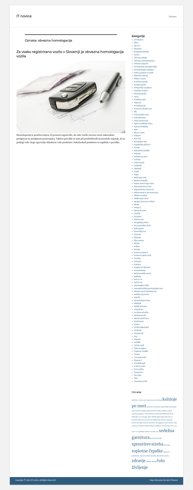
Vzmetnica (138, 372)
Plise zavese (139, 240)
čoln (161, 460)
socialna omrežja (156, 438)
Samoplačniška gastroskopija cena (148, 288)
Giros (136, 97)
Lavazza (137, 159)
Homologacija (140, 106)
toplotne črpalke (147, 451)
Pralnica (137, 264)
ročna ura (148, 431)
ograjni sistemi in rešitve (144, 201)
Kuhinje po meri (140, 157)
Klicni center (139, 133)
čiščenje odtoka (151, 461)
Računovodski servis (142, 273)
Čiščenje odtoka (140, 58)
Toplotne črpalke (141, 351)
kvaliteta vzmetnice (153, 407)
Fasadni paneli (140, 85)
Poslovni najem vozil (142, 255)
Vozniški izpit (139, 363)
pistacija (169, 420)
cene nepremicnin (149, 400)
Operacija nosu (140, 210)
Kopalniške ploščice (142, 145)
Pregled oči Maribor (142, 267)
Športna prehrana (141, 318)
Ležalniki (138, 165)
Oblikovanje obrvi (141, 198)
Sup (135, 336)
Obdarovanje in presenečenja (146, 192)
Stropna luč (139, 333)
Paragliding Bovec (141, 222)
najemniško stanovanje (168, 407)
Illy (135, 111)
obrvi (149, 417)
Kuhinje (137, 153)
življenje (140, 467)
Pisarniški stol (140, 231)
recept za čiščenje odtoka (140, 426)
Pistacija (137, 234)
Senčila (137, 297)
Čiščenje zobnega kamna (144, 61)
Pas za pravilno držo (142, 225)
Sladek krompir (140, 306)
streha (157, 444)
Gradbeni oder (140, 100)
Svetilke (137, 342)
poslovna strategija (155, 423)
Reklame (137, 276)
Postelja (137, 258)
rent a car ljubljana (138, 431)
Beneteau (138, 49)
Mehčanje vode (140, 177)
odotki (154, 417)
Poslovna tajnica (141, 252)
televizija (167, 445)
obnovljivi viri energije (139, 417)
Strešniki (138, 330)
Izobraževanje (140, 118)
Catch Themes (172, 480)
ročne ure (155, 431)
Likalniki (137, 169)
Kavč (136, 130)
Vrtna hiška (139, 369)
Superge (137, 339)
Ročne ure (138, 282)
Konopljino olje (140, 142)
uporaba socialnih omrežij (160, 456)
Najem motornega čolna (144, 183)
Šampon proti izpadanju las (145, 291)
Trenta (137, 354)
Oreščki (137, 213)
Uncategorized (140, 357)
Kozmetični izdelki (141, 150)
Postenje (137, 261)
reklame (152, 426)
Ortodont (138, 216)
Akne (136, 43)
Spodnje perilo (140, 315)
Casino (137, 55)
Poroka (137, 249)
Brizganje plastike (141, 52)
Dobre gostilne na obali (143, 73)
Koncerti (137, 138)
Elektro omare (140, 79)
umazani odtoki (144, 456)
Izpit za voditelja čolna (143, 123)
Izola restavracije (141, 121)
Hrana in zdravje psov (143, 109)
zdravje (138, 460)
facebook (159, 400)
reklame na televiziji (162, 426)
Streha (136, 324)
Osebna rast (139, 219)
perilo (144, 420)
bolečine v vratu (137, 400)
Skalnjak (137, 303)
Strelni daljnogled (141, 327)
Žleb (136, 378)
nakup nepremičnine (149, 411)
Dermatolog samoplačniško (145, 67)
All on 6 (137, 46)
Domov (173, 16)
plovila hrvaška (137, 423)
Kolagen (137, 135)
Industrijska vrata (141, 115)
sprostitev (141, 444)
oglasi (159, 417)
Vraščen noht (139, 366)
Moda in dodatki (140, 180)
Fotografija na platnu (143, 88)
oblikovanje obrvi (167, 414)
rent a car (173, 426)
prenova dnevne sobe (169, 423)
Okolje (136, 204)
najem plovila (136, 411)
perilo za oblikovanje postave (156, 420)
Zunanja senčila (140, 381)
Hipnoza (137, 103)
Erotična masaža (141, 82)
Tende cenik (139, 345)
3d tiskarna (138, 40)
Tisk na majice (140, 348)
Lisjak (136, 171)
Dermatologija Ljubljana (144, 70)
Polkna (137, 246)
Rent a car (138, 279)
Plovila (136, 243)
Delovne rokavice (141, 64)
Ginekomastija (140, 94)
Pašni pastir (139, 228)
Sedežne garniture (141, 294)
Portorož (146, 423)
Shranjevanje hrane (142, 300)
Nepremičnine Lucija (142, 186)
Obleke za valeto (140, 195)
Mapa (136, 174)
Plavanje (137, 237)
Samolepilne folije (141, 285)
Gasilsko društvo (141, 91)
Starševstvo (139, 321)
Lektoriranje (139, 162)
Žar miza (137, 375)
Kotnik (137, 147)
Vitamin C (138, 360)
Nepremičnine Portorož (144, 189)
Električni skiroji (141, 76)
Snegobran (138, 309)
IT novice (24, 16)
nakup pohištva (162, 411)
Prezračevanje (140, 270)
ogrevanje (164, 417)
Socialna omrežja (141, 312)
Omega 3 (137, 207)
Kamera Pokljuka (141, 126)
